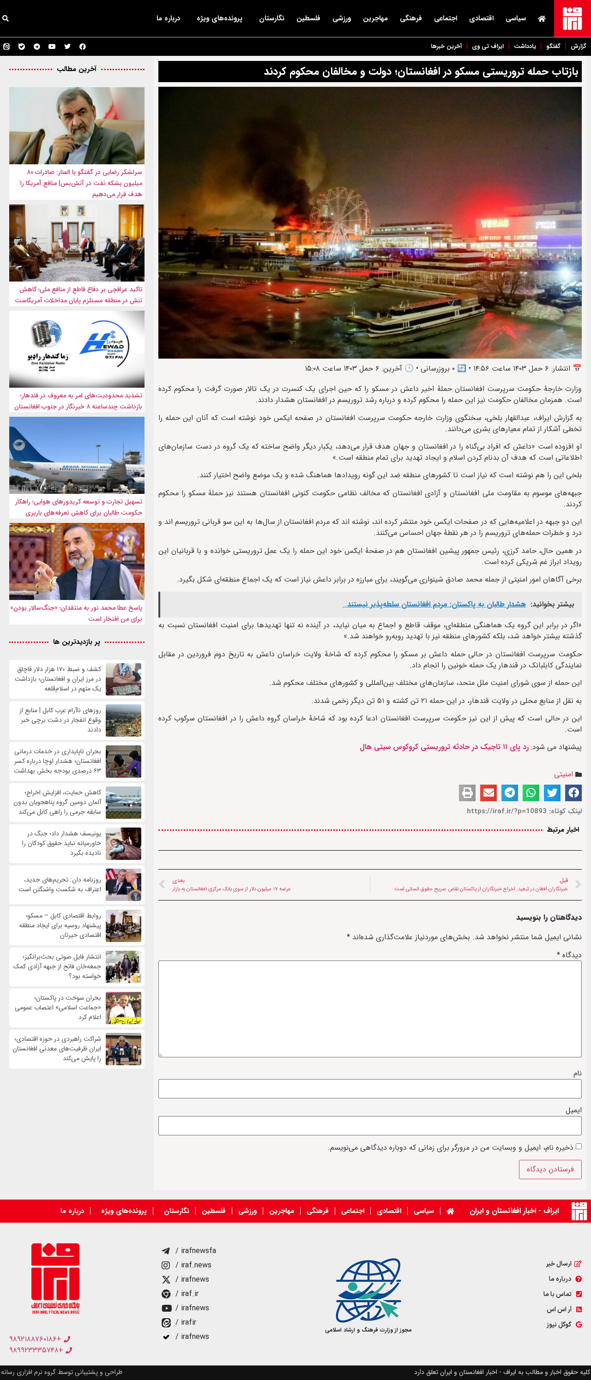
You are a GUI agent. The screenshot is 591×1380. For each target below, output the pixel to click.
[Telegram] (36, 46)
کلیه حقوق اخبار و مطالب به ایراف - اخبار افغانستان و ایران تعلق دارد (502, 1372)
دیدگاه (569, 955)
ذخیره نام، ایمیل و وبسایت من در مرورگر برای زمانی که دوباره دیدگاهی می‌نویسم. (450, 1148)
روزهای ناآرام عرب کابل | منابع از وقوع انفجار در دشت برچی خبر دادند (60, 720)
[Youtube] (52, 46)
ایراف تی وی (488, 46)
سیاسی (516, 18)
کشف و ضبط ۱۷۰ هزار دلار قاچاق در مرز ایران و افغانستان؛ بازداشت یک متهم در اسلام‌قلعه (58, 679)
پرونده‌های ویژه (219, 18)
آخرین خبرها (446, 46)
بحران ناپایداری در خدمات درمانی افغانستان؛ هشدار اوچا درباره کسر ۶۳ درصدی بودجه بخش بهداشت (57, 761)
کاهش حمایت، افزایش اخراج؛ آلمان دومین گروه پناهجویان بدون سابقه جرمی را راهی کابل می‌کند (57, 802)
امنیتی (563, 774)
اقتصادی (481, 18)
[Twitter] (67, 46)
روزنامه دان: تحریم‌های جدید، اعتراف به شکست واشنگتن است (59, 884)
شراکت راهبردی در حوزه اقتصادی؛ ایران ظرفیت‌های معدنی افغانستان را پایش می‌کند (56, 1048)
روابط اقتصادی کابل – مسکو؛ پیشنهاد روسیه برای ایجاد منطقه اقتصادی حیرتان (60, 925)
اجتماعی (445, 18)
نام (577, 1073)
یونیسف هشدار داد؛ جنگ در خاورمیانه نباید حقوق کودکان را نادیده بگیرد (61, 843)
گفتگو (553, 46)
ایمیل (574, 1110)
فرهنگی (411, 18)
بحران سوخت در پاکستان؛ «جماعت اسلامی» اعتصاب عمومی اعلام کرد (58, 1007)
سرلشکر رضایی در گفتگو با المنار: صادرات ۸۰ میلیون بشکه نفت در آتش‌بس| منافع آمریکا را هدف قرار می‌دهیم (81, 183)
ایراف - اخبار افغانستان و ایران (514, 1211)
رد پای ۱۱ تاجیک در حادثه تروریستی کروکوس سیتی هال (444, 747)
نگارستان (271, 18)
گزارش (578, 46)
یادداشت (525, 46)
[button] (573, 793)
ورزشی (341, 18)
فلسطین (308, 18)
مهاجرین (375, 18)
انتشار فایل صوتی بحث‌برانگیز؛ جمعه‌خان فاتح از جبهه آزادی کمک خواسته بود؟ (57, 966)
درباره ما (168, 18)
